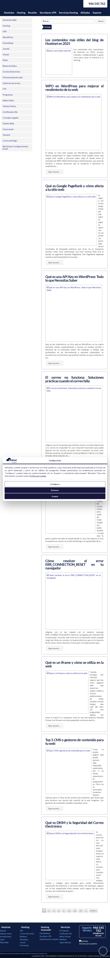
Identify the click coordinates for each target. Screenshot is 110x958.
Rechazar (55, 490)
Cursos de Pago (10, 140)
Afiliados (85, 12)
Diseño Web (8, 123)
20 (75, 910)
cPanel (6, 54)
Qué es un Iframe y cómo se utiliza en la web (74, 664)
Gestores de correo (11, 83)
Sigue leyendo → (54, 172)
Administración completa (49, 939)
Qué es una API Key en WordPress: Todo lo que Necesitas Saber (74, 278)
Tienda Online (9, 106)
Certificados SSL (10, 112)
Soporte (97, 12)
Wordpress (24, 939)
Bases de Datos (10, 66)
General (6, 135)
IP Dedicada (64, 931)
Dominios (9, 12)
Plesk (5, 60)
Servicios (65, 927)
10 (69, 910)
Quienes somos (6, 934)
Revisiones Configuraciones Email (15, 147)
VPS (5, 31)
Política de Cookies (38, 476)
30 (81, 910)
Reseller (32, 12)
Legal (2, 939)
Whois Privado (65, 937)
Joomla (6, 48)
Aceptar (55, 496)
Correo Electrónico (11, 71)
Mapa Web (4, 942)
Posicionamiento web (13, 77)
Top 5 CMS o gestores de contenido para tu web (74, 742)
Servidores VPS (48, 12)
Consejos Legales (11, 117)
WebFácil (63, 939)
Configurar (55, 484)
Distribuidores (45, 933)
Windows (23, 937)
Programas (8, 94)
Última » (93, 910)
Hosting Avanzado (46, 928)
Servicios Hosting (68, 12)
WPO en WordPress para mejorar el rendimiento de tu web (74, 88)
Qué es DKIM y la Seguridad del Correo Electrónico (74, 824)
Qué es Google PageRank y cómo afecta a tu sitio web (74, 188)
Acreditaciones (5, 937)
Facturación (8, 129)
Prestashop (24, 945)
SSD (21, 931)
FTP (4, 89)
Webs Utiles (8, 100)
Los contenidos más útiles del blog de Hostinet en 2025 (74, 42)
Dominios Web (9, 20)
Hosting (21, 12)
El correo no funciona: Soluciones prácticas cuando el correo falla (74, 379)
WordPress (8, 37)
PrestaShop (8, 43)
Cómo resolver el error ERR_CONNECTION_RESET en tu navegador (74, 564)
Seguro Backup (65, 942)
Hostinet (15, 5)
